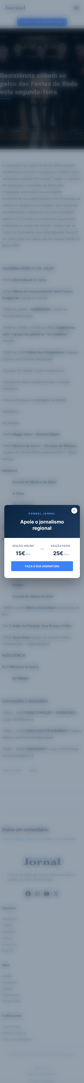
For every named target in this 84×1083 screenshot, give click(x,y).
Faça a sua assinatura (42, 566)
